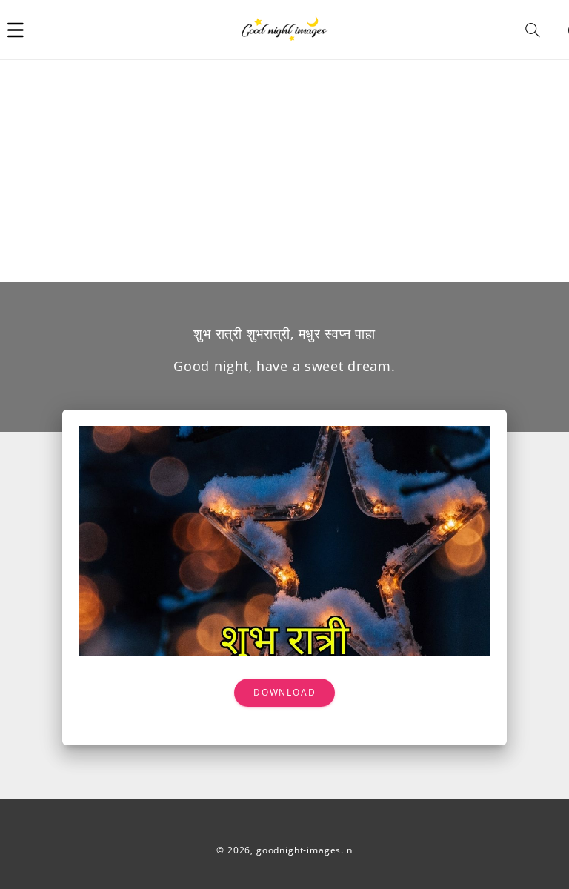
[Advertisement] (284, 171)
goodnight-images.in (304, 850)
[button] (15, 29)
